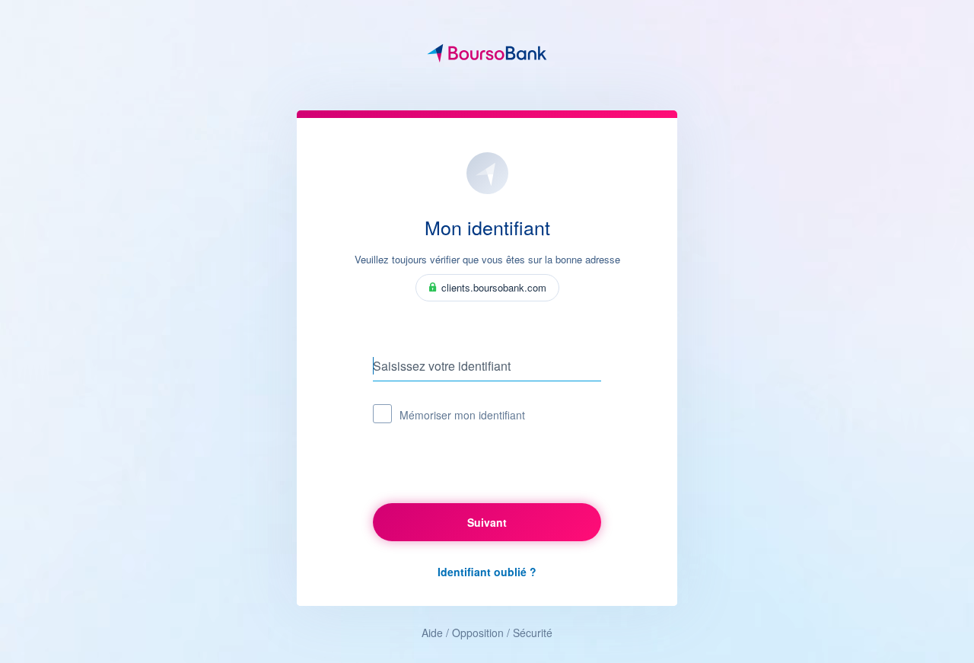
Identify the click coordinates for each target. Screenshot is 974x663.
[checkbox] (382, 413)
